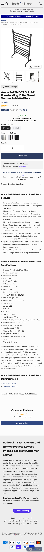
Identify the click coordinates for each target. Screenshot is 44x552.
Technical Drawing (10, 387)
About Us (26, 518)
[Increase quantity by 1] (21, 148)
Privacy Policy (32, 521)
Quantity (4, 143)
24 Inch (6, 128)
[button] (6, 106)
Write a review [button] (22, 423)
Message (14, 172)
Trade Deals (32, 524)
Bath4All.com (16, 533)
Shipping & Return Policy (14, 521)
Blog (22, 524)
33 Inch (16, 128)
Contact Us (15, 518)
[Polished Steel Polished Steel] (10, 137)
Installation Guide (10, 384)
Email (5, 172)
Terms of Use (12, 524)
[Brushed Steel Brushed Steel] (3, 137)
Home (3, 21)
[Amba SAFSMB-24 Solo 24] (7, 77)
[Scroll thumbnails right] (41, 77)
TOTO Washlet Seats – (22, 16)
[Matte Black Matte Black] (16, 137)
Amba (5, 102)
